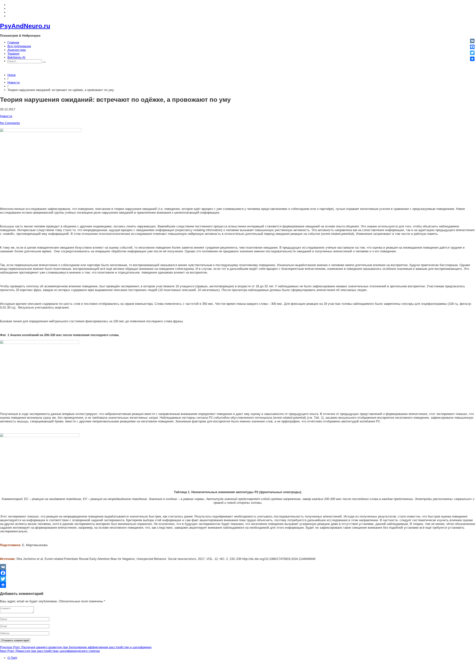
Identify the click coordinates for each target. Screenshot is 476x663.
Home (11, 75)
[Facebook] (238, 573)
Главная (13, 42)
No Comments (10, 123)
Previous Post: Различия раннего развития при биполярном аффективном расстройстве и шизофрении (76, 647)
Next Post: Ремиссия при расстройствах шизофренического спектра (50, 651)
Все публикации (19, 46)
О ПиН (12, 658)
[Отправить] (238, 585)
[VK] (238, 567)
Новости (13, 82)
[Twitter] (238, 579)
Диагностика (16, 50)
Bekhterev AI (16, 57)
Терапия (13, 53)
